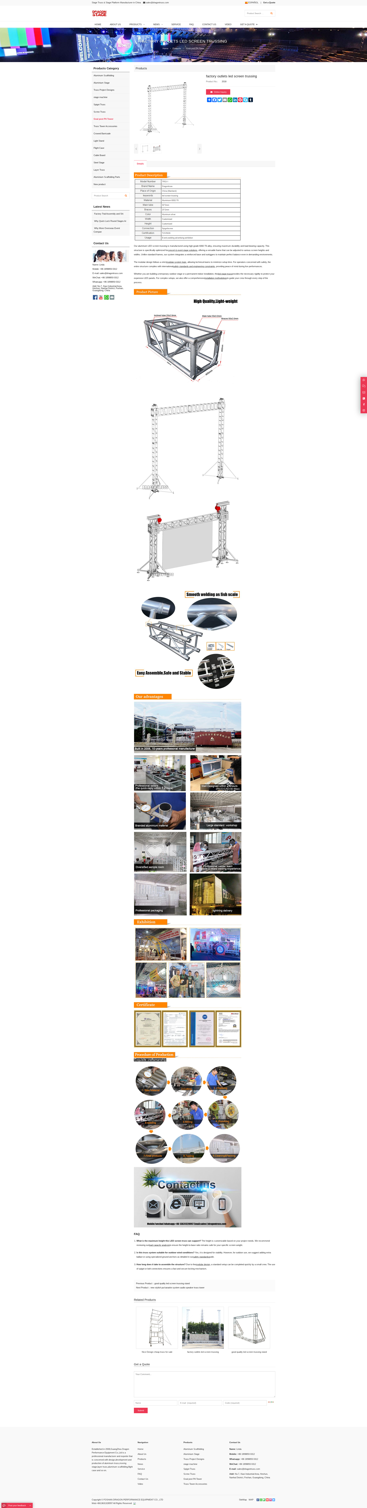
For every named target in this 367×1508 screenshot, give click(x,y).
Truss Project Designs (104, 90)
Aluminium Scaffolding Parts (107, 177)
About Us (142, 1454)
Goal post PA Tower (195, 48)
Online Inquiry (220, 92)
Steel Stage (99, 162)
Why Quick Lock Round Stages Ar (110, 221)
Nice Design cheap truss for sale (157, 1352)
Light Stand (99, 141)
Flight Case (99, 148)
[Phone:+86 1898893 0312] (364, 398)
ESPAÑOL (253, 2)
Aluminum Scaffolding (104, 75)
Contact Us (143, 1479)
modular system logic (176, 262)
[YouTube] (267, 1500)
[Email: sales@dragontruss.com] (364, 392)
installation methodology (216, 278)
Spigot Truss (99, 104)
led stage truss (225, 274)
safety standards (201, 1257)
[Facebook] (257, 1500)
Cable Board (99, 155)
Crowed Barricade (102, 133)
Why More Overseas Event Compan (107, 230)
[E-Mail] (273, 1500)
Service (141, 1469)
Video (140, 1484)
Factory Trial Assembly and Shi (108, 214)
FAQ (140, 1474)
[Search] (271, 13)
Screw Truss (100, 112)
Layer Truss (99, 170)
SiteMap (243, 1499)
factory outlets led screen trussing (203, 1352)
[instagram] (270, 1500)
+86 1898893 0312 (111, 282)
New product (100, 184)
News (140, 1464)
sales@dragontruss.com (157, 2)
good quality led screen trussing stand (172, 1283)
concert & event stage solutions (182, 250)
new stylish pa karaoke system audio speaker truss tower (177, 1287)
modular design (203, 1264)
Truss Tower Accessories (105, 126)
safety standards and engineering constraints (194, 266)
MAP (251, 1499)
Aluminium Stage (102, 83)
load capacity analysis (159, 1245)
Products (176, 48)
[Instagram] (364, 410)
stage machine (100, 97)
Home (140, 1449)
